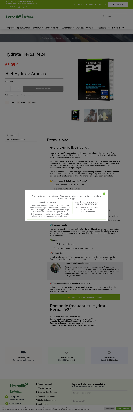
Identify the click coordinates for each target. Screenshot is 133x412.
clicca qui (36, 216)
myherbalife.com (88, 212)
